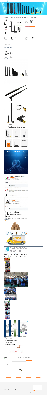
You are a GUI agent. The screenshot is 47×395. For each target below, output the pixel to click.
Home (12, 392)
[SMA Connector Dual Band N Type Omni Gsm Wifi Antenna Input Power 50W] (28, 370)
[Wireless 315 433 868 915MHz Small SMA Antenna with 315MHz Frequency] (18, 370)
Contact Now (33, 26)
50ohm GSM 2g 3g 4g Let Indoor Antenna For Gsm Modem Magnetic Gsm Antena (38, 375)
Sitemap (26, 392)
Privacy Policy (30, 392)
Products (16, 392)
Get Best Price (28, 26)
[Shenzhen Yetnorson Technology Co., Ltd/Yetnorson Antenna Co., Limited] (7, 1)
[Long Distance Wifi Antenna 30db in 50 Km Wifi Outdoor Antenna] (8, 370)
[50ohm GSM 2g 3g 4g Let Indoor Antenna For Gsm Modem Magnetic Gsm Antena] (38, 370)
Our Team (15, 389)
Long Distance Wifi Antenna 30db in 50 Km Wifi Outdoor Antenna (9, 375)
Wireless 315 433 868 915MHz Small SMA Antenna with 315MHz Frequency (18, 375)
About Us (20, 392)
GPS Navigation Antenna (6, 389)
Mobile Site (35, 392)
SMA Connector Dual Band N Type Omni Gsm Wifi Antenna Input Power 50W (28, 375)
